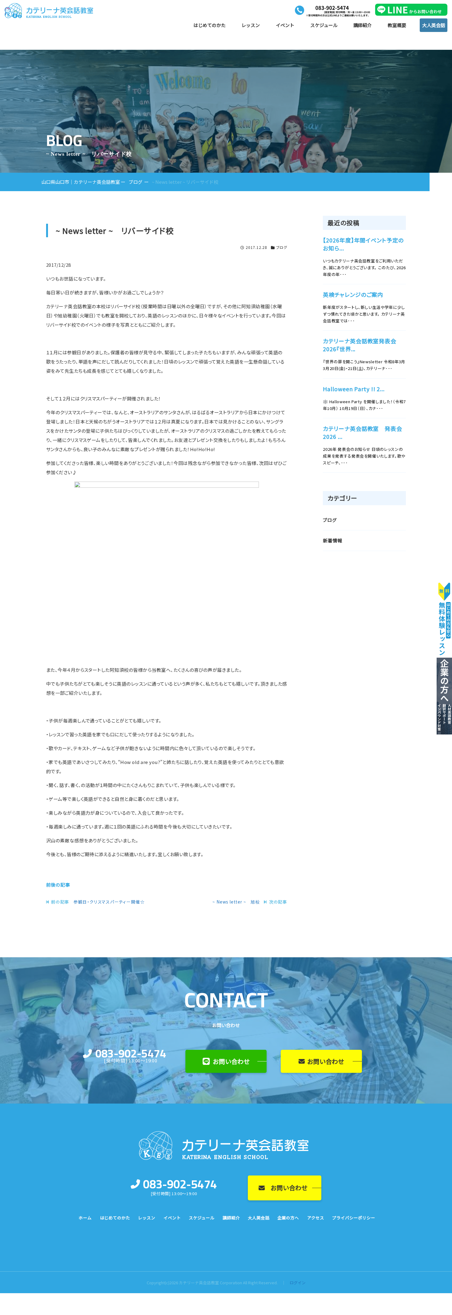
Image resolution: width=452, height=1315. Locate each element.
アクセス (315, 1218)
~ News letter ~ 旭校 (236, 902)
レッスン (250, 25)
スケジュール (324, 25)
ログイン (298, 1282)
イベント (285, 25)
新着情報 (332, 540)
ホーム (85, 1218)
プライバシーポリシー (353, 1218)
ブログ (281, 247)
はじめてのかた (209, 25)
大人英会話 (433, 25)
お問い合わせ (231, 1061)
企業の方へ (288, 1218)
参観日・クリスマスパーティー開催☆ (109, 902)
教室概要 (397, 25)
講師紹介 (362, 25)
